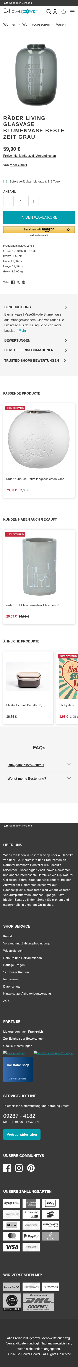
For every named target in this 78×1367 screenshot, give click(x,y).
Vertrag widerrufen (24, 1134)
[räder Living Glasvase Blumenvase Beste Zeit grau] (39, 72)
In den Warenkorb (39, 217)
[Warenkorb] (63, 12)
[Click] (20, 11)
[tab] (35, 319)
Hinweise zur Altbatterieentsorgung (27, 993)
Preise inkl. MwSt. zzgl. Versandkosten (29, 155)
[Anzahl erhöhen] (33, 201)
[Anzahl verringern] (8, 201)
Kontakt (8, 936)
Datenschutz (11, 986)
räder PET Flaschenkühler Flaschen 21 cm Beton (35, 605)
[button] (39, 231)
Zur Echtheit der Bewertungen (23, 1038)
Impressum (11, 979)
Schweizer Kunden (16, 972)
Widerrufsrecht (13, 950)
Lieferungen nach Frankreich (23, 1031)
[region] (39, 72)
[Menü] (72, 12)
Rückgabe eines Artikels (29, 765)
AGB (6, 1000)
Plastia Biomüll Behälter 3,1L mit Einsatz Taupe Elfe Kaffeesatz (25, 705)
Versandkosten (17, 1343)
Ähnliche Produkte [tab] (26, 641)
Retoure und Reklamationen (22, 958)
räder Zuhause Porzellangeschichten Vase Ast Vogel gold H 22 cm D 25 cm (38, 479)
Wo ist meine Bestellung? (31, 778)
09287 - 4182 (19, 1116)
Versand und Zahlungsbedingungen (27, 943)
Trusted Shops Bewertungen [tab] (31, 362)
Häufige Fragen (14, 965)
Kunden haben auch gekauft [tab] (35, 519)
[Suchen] (48, 11)
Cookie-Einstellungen (17, 1046)
